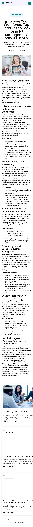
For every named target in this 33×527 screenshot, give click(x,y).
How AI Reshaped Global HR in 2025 (15, 412)
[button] (29, 3)
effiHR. (13, 520)
